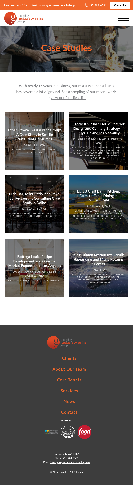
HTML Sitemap (75, 472)
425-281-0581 (98, 5)
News (69, 401)
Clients (69, 358)
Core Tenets (69, 380)
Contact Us (120, 5)
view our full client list (68, 97)
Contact (69, 412)
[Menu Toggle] (122, 18)
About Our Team (69, 369)
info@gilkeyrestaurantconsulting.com (70, 462)
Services (69, 390)
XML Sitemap (57, 472)
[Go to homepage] (66, 13)
